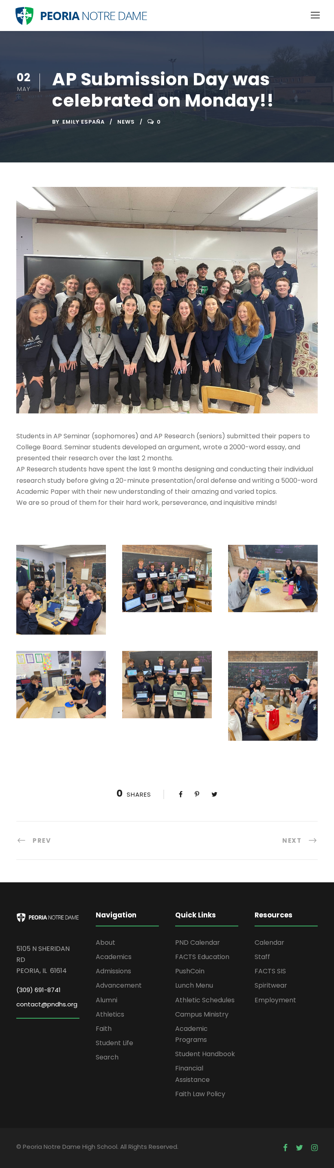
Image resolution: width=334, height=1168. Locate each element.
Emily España (83, 122)
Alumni (106, 1000)
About (105, 942)
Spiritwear (271, 985)
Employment (275, 1000)
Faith (104, 1028)
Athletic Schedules (205, 1000)
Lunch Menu (194, 985)
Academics (114, 956)
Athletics (110, 1014)
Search (107, 1057)
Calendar (269, 942)
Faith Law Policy (200, 1094)
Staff (262, 956)
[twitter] (299, 1148)
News (126, 122)
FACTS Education (202, 956)
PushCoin (189, 971)
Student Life (114, 1043)
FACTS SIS (270, 971)
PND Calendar (197, 942)
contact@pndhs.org (46, 1004)
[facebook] (285, 1148)
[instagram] (314, 1148)
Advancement (119, 985)
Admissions (113, 971)
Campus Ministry (202, 1014)
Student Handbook (205, 1054)
